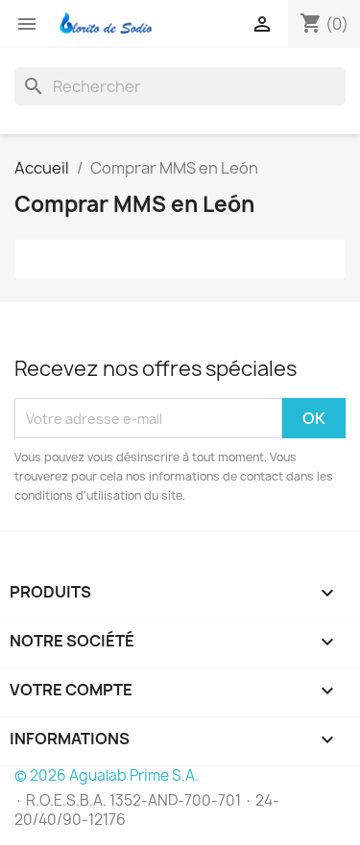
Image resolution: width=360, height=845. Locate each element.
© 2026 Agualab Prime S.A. (106, 775)
